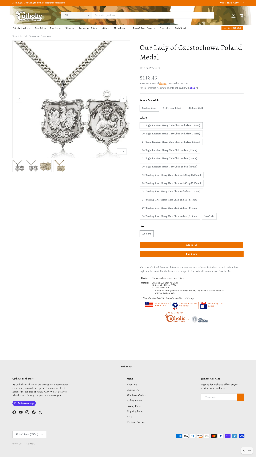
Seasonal (164, 28)
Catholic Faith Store (26, 444)
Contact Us (133, 390)
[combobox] (137, 15)
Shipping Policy (135, 411)
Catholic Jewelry (20, 28)
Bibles (68, 28)
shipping (163, 83)
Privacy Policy (134, 406)
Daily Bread (180, 28)
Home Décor (120, 28)
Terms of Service (135, 422)
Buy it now (191, 253)
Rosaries (54, 28)
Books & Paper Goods (142, 28)
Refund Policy (134, 400)
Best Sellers (40, 28)
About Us (132, 384)
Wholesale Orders (136, 395)
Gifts (104, 28)
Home (14, 36)
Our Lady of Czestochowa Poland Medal (35, 36)
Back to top (126, 366)
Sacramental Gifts (87, 28)
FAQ (129, 416)
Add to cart (191, 244)
